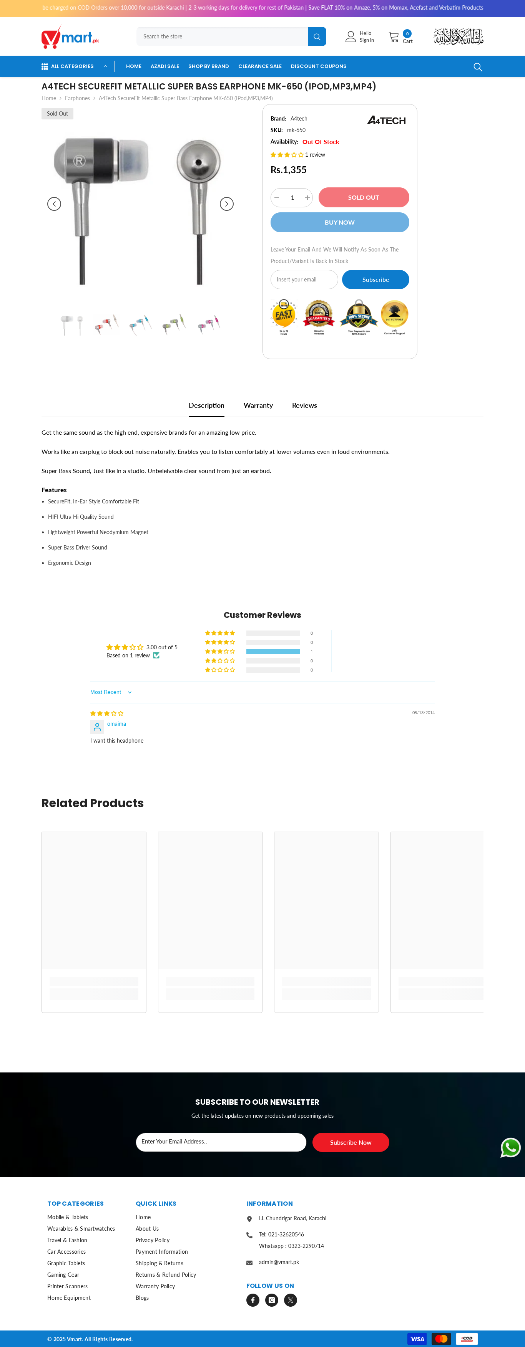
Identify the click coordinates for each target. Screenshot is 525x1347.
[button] (54, 204)
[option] (140, 204)
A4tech (299, 118)
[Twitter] (290, 1300)
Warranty (258, 405)
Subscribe (375, 279)
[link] (94, 981)
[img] (106, 713)
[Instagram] (271, 1300)
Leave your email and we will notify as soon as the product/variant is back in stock (335, 255)
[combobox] (222, 36)
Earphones (77, 98)
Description (206, 405)
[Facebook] (252, 1300)
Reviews (304, 405)
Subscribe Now (351, 1142)
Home (49, 98)
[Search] (229, 36)
